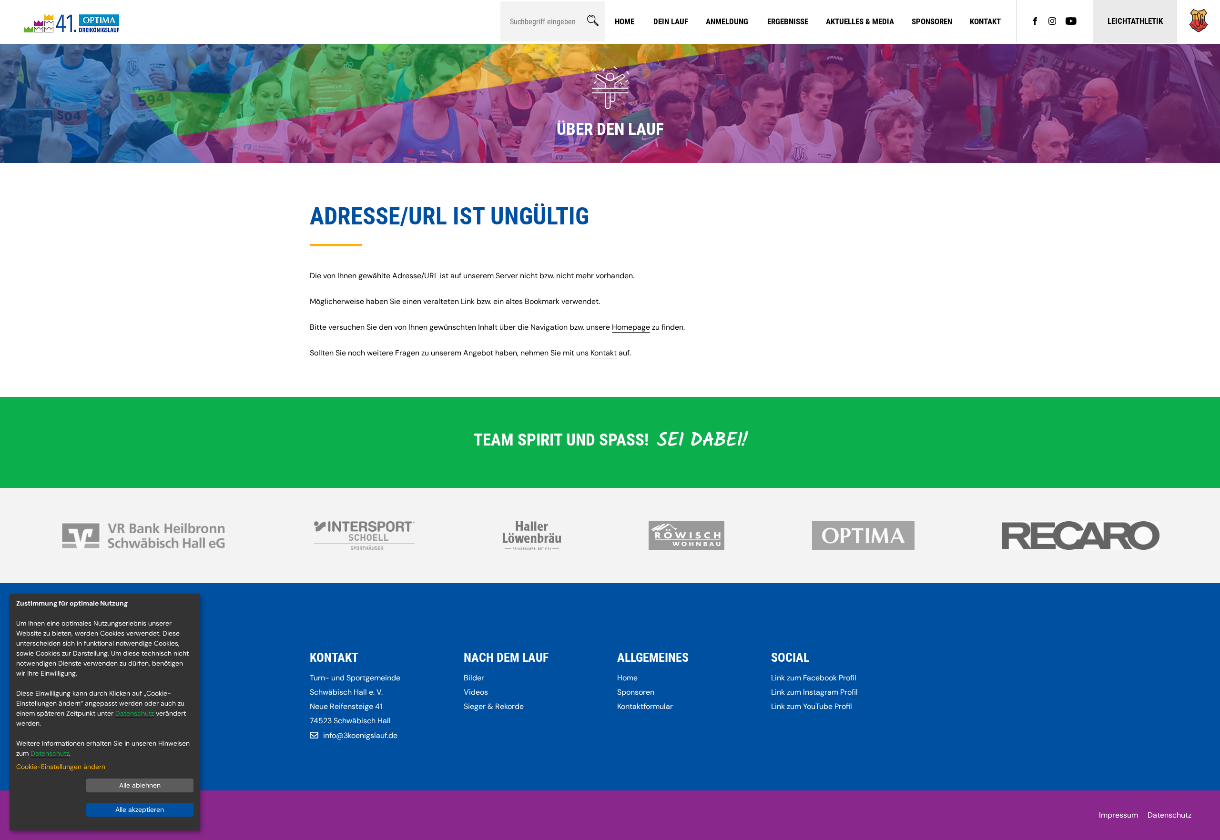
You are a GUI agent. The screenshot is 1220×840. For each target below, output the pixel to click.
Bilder (474, 678)
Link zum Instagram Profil (814, 692)
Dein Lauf (670, 21)
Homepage (631, 327)
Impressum (1118, 815)
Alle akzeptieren (139, 809)
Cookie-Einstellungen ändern (60, 766)
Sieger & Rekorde (494, 706)
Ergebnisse (787, 21)
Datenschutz (1169, 815)
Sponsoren (932, 21)
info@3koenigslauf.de (360, 735)
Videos (476, 692)
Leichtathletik (1135, 21)
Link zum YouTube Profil (811, 706)
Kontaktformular (645, 706)
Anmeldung (727, 21)
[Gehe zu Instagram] (1052, 22)
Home (624, 21)
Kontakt (985, 21)
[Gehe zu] (1198, 30)
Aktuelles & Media (860, 21)
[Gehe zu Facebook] (1035, 22)
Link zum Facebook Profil (813, 678)
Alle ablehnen (140, 785)
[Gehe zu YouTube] (1071, 22)
